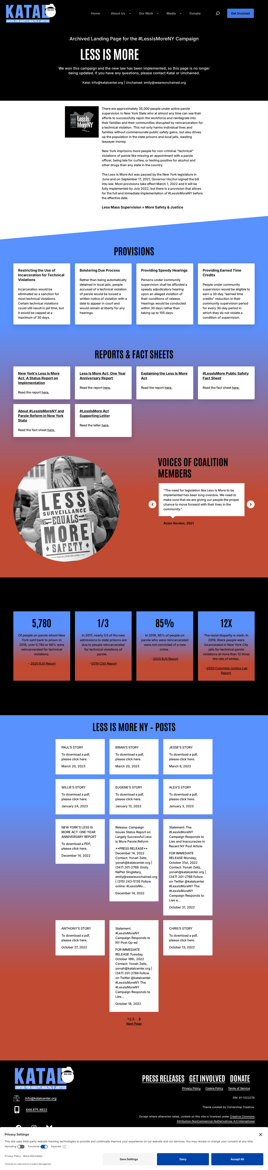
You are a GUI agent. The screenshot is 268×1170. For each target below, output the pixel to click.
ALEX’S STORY (180, 787)
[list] (201, 504)
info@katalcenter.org (41, 1098)
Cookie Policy (214, 1088)
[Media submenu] (181, 13)
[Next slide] (251, 504)
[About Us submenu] (130, 13)
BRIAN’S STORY (127, 747)
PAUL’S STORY (72, 747)
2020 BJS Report (43, 663)
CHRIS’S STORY (180, 928)
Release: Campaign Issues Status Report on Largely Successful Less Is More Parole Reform (133, 834)
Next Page (134, 1024)
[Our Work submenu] (158, 13)
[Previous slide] (152, 504)
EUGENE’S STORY (128, 787)
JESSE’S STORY (181, 747)
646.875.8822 (36, 1110)
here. (45, 392)
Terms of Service (239, 1088)
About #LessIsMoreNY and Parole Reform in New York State (41, 415)
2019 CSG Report (104, 663)
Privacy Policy (191, 1088)
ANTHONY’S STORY (76, 928)
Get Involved (240, 13)
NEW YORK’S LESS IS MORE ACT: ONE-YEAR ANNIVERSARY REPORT (78, 832)
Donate (240, 1078)
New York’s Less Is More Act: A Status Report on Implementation (39, 378)
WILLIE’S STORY (73, 787)
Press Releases (163, 1078)
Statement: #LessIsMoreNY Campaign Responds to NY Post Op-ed (132, 935)
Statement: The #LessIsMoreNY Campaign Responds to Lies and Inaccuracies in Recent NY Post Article (187, 836)
